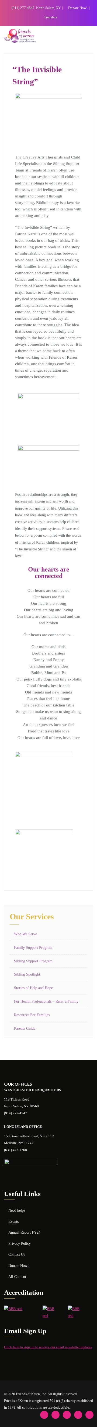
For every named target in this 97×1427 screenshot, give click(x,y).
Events (13, 1222)
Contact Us (16, 1255)
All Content (17, 1277)
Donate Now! (77, 8)
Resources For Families (32, 1015)
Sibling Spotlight (27, 974)
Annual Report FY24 (24, 1232)
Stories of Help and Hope (33, 988)
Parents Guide (24, 1028)
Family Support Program (33, 948)
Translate (50, 17)
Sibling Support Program (33, 961)
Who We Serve (25, 934)
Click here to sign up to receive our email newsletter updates (48, 1347)
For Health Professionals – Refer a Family (46, 1001)
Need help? (16, 1210)
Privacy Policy (19, 1243)
